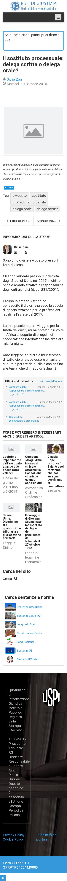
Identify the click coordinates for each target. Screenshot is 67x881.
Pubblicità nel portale (46, 837)
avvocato (19, 195)
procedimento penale (29, 202)
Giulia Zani (15, 79)
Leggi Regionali (25, 642)
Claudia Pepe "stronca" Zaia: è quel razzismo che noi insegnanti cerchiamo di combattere (55, 471)
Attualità (54, 491)
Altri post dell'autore (51, 381)
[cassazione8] (33, 130)
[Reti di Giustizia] (33, 6)
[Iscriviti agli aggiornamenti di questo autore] (15, 252)
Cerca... (8, 579)
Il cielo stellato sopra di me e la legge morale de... (22, 220)
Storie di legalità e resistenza (33, 557)
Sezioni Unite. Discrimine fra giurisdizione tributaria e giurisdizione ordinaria (12, 526)
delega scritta (47, 209)
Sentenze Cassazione (29, 607)
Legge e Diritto (9, 545)
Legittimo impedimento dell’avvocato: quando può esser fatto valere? (13, 465)
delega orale (22, 209)
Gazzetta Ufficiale (27, 659)
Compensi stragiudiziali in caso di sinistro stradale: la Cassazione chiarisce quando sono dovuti (34, 470)
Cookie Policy (13, 839)
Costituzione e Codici (29, 633)
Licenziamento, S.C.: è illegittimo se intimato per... (50, 220)
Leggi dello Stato (26, 625)
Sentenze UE (24, 651)
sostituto (39, 195)
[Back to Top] (3, 878)
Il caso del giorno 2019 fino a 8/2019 (11, 485)
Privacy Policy (14, 835)
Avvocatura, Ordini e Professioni (34, 492)
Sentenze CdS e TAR (29, 616)
